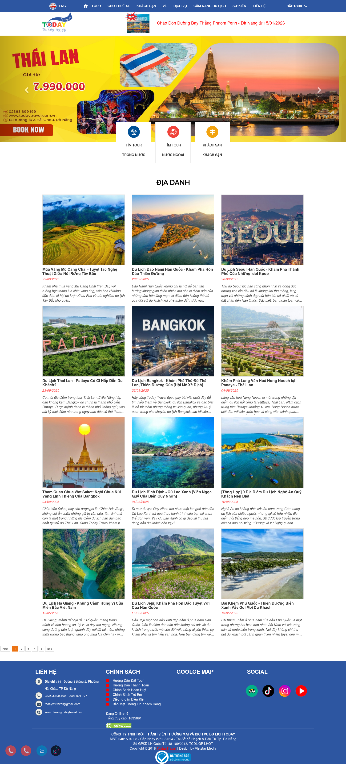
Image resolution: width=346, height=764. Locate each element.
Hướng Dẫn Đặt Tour (128, 680)
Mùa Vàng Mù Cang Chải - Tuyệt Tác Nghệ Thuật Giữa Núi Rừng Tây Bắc (79, 271)
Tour (96, 6)
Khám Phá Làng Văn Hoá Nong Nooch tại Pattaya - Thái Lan (258, 382)
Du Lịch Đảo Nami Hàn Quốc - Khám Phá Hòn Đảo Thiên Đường (172, 271)
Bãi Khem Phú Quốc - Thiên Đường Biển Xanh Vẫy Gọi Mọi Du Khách (257, 605)
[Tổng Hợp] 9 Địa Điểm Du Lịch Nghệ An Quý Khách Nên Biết (261, 494)
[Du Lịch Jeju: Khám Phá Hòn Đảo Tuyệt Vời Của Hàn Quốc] (175, 563)
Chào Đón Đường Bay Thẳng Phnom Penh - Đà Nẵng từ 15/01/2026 (192, 23)
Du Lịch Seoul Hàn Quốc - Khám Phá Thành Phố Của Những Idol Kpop (260, 271)
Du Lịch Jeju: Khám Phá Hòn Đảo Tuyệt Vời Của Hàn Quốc (170, 605)
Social (257, 671)
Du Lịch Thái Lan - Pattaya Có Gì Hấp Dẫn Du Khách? (82, 382)
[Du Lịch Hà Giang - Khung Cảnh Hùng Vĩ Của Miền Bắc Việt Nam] (85, 563)
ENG (62, 6)
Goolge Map (195, 671)
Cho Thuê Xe (119, 6)
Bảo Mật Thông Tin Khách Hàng (137, 704)
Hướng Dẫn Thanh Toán (131, 685)
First (5, 648)
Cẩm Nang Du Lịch (209, 6)
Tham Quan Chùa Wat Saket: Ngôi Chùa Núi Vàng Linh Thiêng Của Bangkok (81, 494)
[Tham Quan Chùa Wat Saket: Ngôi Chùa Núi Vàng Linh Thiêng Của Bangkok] (85, 452)
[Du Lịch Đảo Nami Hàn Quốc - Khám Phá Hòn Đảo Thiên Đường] (175, 229)
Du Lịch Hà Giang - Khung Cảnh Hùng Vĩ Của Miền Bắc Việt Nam (82, 605)
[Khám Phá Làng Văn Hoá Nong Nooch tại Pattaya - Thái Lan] (264, 341)
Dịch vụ (180, 6)
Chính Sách (123, 671)
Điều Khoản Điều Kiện (129, 699)
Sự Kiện (239, 6)
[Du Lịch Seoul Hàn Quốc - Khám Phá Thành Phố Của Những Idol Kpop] (264, 229)
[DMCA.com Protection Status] (119, 725)
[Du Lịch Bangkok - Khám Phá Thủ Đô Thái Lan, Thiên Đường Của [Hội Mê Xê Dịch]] (175, 341)
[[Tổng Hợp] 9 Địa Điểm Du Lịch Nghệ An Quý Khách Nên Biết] (264, 452)
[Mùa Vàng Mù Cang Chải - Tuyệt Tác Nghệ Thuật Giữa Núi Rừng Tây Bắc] (85, 229)
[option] (184, 24)
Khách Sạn (146, 6)
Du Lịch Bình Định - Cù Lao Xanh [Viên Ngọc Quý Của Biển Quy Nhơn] (172, 494)
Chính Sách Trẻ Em (127, 694)
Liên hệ (259, 6)
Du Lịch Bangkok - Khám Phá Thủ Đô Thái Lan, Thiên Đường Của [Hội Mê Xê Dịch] (169, 382)
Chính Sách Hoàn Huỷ (129, 689)
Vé (165, 6)
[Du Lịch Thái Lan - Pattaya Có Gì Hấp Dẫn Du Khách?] (85, 341)
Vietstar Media (205, 748)
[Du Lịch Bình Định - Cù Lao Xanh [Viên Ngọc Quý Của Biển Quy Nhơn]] (175, 452)
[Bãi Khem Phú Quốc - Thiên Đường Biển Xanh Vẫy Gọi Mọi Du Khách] (264, 563)
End (49, 648)
